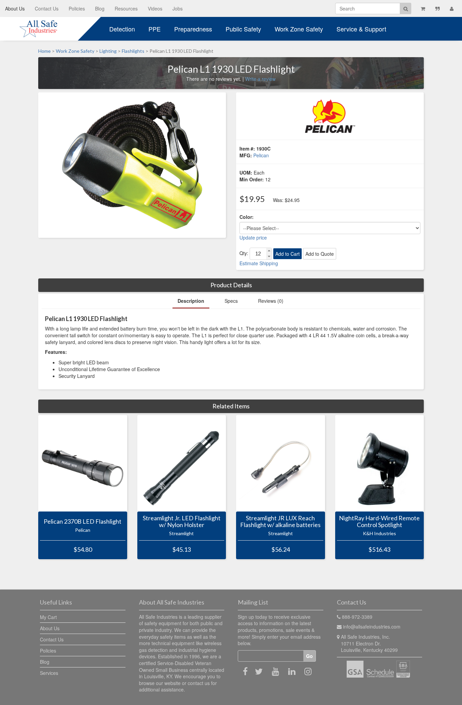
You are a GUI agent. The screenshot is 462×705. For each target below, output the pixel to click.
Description (191, 300)
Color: (246, 216)
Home (44, 51)
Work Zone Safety (299, 28)
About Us (15, 8)
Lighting (108, 51)
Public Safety (243, 28)
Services (49, 672)
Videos (155, 8)
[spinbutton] (258, 253)
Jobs (177, 8)
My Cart (48, 617)
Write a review (260, 78)
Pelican (261, 155)
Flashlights (133, 51)
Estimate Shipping (258, 263)
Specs (231, 300)
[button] (269, 251)
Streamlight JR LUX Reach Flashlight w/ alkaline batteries (280, 521)
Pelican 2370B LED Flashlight (82, 521)
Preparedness (193, 28)
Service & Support (361, 28)
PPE (154, 28)
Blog (100, 8)
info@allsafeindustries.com (371, 626)
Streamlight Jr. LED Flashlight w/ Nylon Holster (182, 521)
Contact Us (47, 8)
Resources (126, 8)
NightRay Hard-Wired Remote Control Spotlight (379, 521)
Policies (77, 8)
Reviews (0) (270, 300)
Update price (253, 237)
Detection (122, 28)
